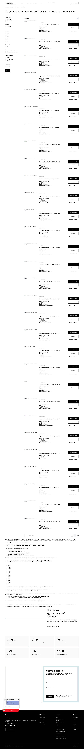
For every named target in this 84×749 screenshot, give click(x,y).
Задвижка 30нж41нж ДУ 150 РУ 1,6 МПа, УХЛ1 (49, 144)
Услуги (35, 3)
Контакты (41, 3)
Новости (75, 721)
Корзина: (74, 3)
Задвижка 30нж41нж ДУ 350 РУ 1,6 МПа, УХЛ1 (49, 436)
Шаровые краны (59, 733)
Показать (7, 70)
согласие (61, 695)
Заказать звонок (10, 729)
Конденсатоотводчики (60, 731)
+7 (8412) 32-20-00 (9, 718)
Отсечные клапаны (59, 727)
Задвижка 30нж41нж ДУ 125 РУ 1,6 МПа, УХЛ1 (49, 58)
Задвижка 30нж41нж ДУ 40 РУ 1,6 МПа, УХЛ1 (49, 470)
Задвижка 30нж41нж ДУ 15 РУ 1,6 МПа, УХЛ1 (49, 93)
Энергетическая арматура (61, 738)
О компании (75, 717)
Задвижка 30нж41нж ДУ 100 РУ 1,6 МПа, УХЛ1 (49, 24)
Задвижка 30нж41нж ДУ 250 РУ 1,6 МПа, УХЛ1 (49, 316)
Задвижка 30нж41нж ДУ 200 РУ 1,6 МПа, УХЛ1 (49, 230)
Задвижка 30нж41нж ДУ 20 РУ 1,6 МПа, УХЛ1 (49, 178)
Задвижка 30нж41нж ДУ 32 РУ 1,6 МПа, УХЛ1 (49, 384)
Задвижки (58, 717)
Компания (29, 3)
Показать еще (31, 535)
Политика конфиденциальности (43, 722)
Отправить (50, 696)
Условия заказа (42, 717)
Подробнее (73, 27)
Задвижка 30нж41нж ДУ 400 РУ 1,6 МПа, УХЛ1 (49, 521)
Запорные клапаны (59, 722)
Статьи (40, 727)
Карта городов (74, 724)
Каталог (21, 3)
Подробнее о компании (53, 626)
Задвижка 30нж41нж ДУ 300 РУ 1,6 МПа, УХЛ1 (49, 350)
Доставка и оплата (42, 719)
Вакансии (75, 729)
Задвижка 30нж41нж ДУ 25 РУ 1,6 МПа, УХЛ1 (49, 264)
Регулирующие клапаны (60, 729)
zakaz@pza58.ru (9, 723)
